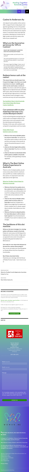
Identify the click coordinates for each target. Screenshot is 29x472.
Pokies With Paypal (8, 129)
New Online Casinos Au (7, 278)
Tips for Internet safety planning (14, 343)
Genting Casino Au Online (10, 131)
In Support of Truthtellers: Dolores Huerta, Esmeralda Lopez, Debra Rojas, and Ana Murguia (14, 439)
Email (6, 367)
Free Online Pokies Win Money (11, 103)
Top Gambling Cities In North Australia (13, 101)
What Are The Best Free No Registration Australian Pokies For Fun (13, 272)
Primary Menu (27, 11)
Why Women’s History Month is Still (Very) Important (14, 442)
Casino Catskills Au (8, 105)
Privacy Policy (4, 463)
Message (4, 372)
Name (6, 361)
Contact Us (14, 400)
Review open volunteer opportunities (10, 300)
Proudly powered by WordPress (7, 470)
